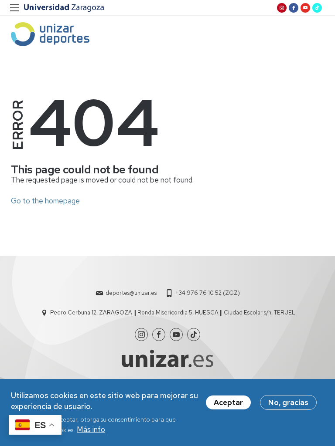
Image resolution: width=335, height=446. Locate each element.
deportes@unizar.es (131, 293)
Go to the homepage (45, 201)
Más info (91, 429)
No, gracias (288, 402)
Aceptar (228, 402)
